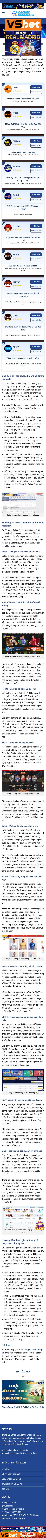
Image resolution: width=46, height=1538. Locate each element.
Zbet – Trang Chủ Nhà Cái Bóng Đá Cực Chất (23, 1407)
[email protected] (17, 1509)
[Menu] (3, 13)
